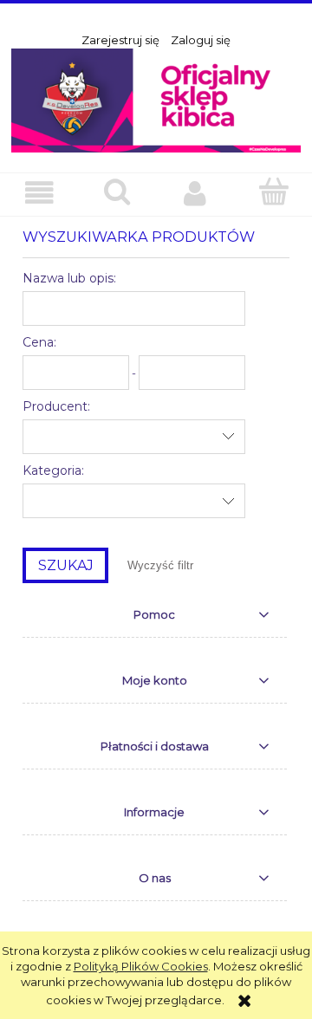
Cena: (39, 342)
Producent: (56, 406)
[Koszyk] (273, 192)
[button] (39, 193)
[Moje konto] (195, 193)
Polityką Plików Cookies (141, 966)
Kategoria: (53, 470)
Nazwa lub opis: (69, 278)
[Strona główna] (156, 99)
